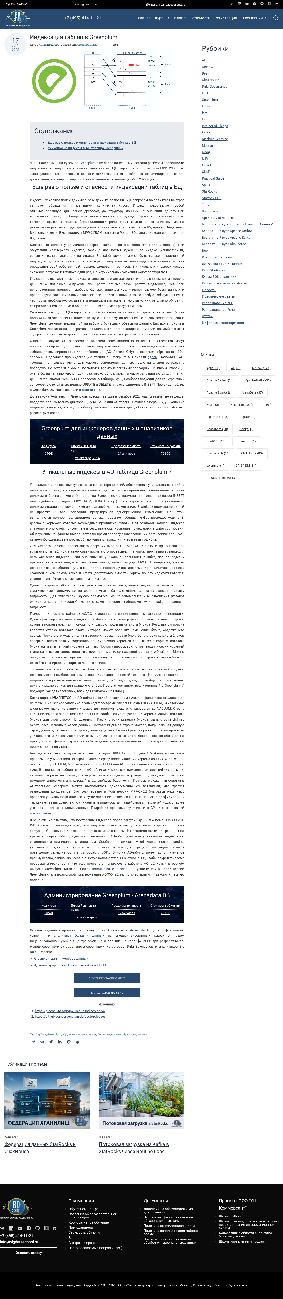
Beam (206, 73)
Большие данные (109, 1034)
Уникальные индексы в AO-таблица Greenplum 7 (85, 148)
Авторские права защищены (58, 1285)
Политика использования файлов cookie (171, 1232)
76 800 (165, 453)
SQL (64, 1034)
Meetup (207, 146)
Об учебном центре (83, 1209)
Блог (178, 18)
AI (203, 60)
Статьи (207, 316)
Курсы (160, 18)
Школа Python (230, 1216)
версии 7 (77, 179)
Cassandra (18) (217, 429)
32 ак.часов (126, 913)
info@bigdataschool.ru (86, 4)
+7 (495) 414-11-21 (82, 18)
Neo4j (206, 152)
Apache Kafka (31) (258, 380)
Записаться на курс (107, 992)
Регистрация (225, 18)
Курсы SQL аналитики (219, 277)
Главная (143, 18)
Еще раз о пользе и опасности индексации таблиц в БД (92, 143)
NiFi (205, 159)
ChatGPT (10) (216, 441)
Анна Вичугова (49, 44)
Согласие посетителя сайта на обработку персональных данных (170, 1241)
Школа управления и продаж (241, 1241)
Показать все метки (221, 477)
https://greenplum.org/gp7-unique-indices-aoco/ (70, 1011)
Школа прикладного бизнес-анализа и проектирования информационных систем (249, 1224)
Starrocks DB (211, 198)
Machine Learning (215, 139)
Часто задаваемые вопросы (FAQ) (95, 1248)
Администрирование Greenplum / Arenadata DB (70, 965)
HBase (207, 106)
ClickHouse (210, 80)
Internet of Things (215, 126)
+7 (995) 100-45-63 (15, 4)
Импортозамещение (218, 257)
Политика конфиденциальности (169, 1226)
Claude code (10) (218, 453)
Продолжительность (126, 446)
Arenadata (137, 930)
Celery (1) (245, 429)
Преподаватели (81, 1227)
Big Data (41, 1034)
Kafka (206, 132)
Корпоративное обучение (89, 1222)
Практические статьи (218, 296)
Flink (205, 93)
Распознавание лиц (217, 303)
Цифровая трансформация (223, 323)
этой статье (91, 390)
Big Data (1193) (217, 417)
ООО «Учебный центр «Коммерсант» (146, 1285)
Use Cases (210, 211)
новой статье (40, 813)
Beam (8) (213, 404)
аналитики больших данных (79, 936)
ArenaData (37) (252, 392)
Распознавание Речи (218, 310)
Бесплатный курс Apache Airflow (227, 231)
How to (207, 119)
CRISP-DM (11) (246, 465)
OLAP (206, 172)
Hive (205, 113)
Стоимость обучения (165, 446)
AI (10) (235, 368)
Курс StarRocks (213, 270)
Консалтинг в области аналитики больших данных (245, 1234)
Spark (206, 185)
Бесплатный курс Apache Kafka (226, 238)
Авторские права (82, 1243)
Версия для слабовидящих (167, 4)
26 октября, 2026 (87, 458)
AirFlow (207, 67)
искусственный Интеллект (223, 264)
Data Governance (214, 87)
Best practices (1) (243, 404)
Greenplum (84, 44)
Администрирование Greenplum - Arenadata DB (107, 895)
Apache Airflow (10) (220, 380)
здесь (152, 357)
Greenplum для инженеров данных (61, 959)
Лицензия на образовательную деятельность (168, 1210)
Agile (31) (213, 368)
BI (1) (270, 404)
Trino (205, 205)
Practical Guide (213, 178)
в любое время (87, 917)
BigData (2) (247, 417)
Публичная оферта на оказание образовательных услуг (168, 1219)
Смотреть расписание (107, 978)
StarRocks (209, 191)
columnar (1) (215, 465)
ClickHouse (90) (252, 453)
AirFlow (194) (261, 368)
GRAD (49, 913)
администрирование (82, 1034)
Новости (209, 290)
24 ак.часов (126, 453)
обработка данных (134, 1034)
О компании (252, 18)
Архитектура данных (218, 218)
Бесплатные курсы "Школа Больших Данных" (237, 224)
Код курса (48, 446)
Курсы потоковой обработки (224, 283)
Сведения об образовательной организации (93, 1215)
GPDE (49, 453)
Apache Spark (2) (218, 392)
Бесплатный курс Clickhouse (224, 244)
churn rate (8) (246, 441)
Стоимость (200, 18)
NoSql (206, 165)
